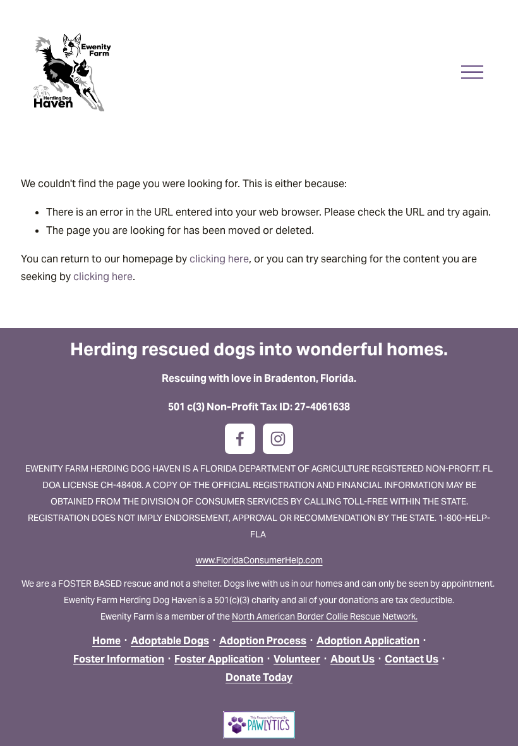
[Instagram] (278, 439)
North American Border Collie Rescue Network (324, 616)
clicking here (219, 259)
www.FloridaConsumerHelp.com (259, 560)
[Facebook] (240, 439)
